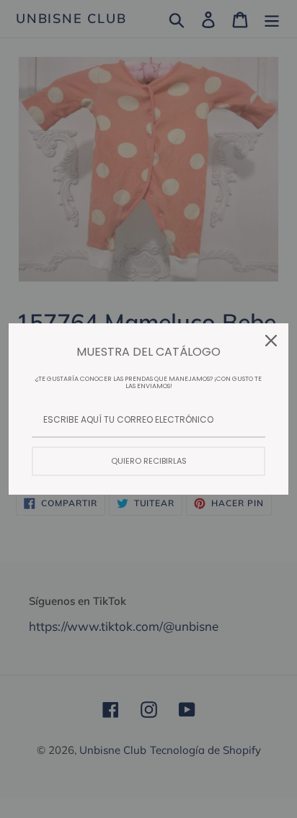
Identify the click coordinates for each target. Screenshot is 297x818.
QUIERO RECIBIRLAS (149, 461)
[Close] (271, 340)
